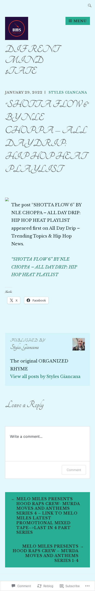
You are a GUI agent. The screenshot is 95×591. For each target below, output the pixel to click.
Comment (74, 470)
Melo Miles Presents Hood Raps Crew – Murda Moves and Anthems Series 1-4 (46, 553)
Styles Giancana (68, 92)
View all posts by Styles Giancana (45, 376)
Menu (80, 21)
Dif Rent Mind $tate (32, 60)
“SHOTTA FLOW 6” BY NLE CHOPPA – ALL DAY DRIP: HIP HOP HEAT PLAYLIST (44, 267)
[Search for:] (89, 5)
